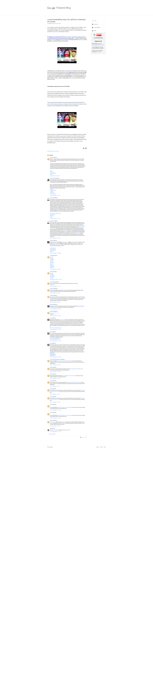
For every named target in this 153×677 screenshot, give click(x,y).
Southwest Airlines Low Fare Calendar (65, 407)
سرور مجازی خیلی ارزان (54, 312)
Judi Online (52, 192)
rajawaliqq (52, 265)
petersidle (52, 304)
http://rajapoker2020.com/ (55, 339)
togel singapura (53, 248)
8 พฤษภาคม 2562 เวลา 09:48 (55, 253)
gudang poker (77, 233)
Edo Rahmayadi (53, 178)
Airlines (51, 367)
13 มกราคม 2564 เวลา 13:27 (55, 418)
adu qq (51, 216)
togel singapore (53, 249)
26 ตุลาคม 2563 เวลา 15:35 (55, 364)
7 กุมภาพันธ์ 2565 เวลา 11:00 (55, 431)
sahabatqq (52, 259)
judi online (52, 171)
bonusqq (51, 277)
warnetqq (52, 262)
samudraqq (52, 275)
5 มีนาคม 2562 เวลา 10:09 (55, 175)
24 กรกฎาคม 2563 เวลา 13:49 (55, 340)
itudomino (52, 215)
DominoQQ (52, 288)
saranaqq (52, 274)
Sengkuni (52, 240)
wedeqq (51, 260)
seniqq (51, 264)
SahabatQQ (52, 284)
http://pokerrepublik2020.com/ (56, 338)
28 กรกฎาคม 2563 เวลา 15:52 (55, 356)
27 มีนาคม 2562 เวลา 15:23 (55, 218)
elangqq (51, 258)
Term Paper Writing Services (56, 359)
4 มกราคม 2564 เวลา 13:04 (55, 378)
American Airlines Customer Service (69, 375)
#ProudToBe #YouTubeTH (55, 151)
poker (51, 170)
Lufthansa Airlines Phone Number (74, 382)
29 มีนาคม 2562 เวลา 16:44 (55, 238)
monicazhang (53, 281)
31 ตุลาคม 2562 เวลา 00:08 (55, 269)
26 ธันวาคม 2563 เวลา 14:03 (55, 371)
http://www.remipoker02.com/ (55, 327)
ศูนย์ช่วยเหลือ (97, 51)
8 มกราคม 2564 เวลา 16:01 (55, 394)
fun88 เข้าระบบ (53, 422)
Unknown (52, 157)
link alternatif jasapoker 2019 (55, 213)
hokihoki (52, 271)
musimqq (52, 261)
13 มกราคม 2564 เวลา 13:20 (55, 410)
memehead (52, 197)
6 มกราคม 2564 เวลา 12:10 (55, 386)
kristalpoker (52, 276)
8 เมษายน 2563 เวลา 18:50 (55, 302)
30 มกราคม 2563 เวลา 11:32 (55, 286)
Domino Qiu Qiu (53, 193)
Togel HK (51, 191)
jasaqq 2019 (52, 214)
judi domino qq (62, 319)
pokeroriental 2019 (81, 226)
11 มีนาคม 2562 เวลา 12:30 (55, 195)
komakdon (52, 311)
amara (51, 318)
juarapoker (65, 230)
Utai (51, 428)
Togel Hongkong (53, 190)
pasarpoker (52, 266)
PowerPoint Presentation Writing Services (64, 360)
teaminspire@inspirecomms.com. (98, 44)
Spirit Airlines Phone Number (75, 368)
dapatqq (51, 273)
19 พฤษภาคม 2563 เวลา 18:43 (55, 308)
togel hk (51, 174)
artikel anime (52, 355)
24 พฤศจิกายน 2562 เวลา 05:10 (55, 279)
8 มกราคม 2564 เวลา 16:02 (55, 402)
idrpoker (51, 257)
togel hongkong (53, 173)
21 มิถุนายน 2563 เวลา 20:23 (55, 315)
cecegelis (52, 255)
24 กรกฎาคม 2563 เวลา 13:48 (55, 329)
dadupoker (52, 267)
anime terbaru (53, 354)
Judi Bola (51, 189)
